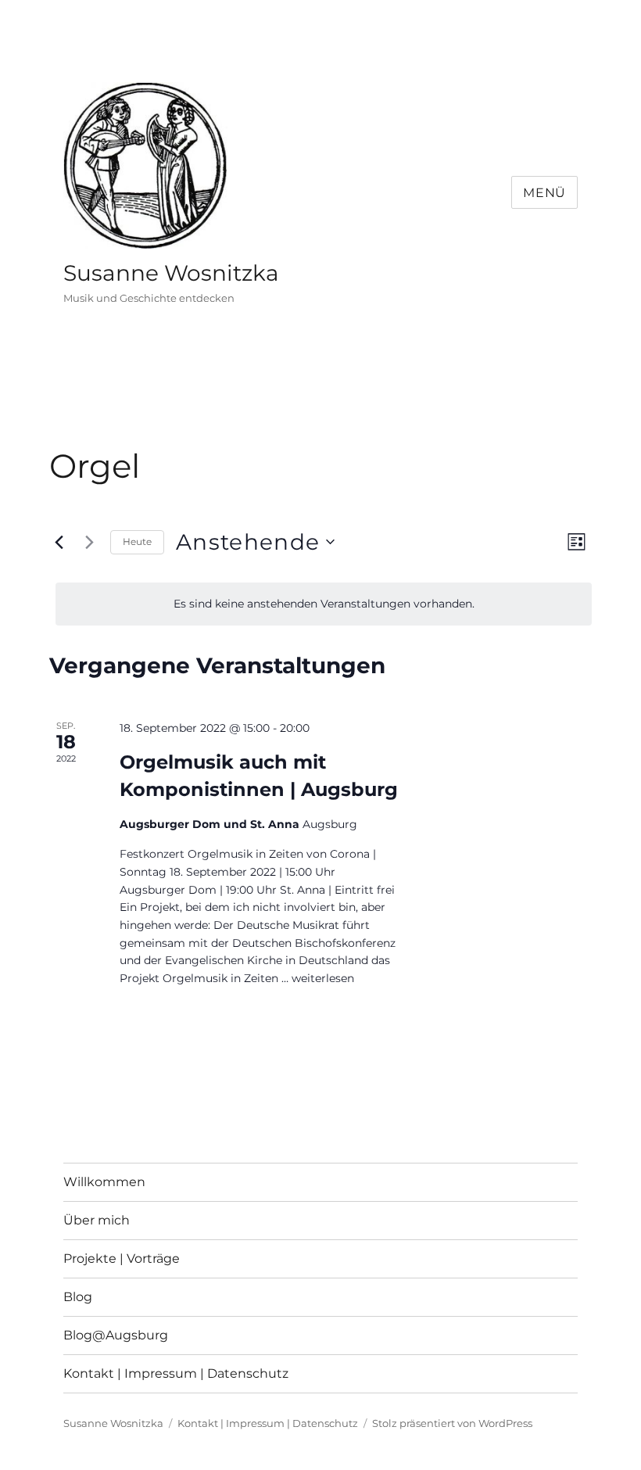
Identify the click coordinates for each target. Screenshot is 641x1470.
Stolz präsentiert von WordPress (452, 1423)
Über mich (96, 1220)
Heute (137, 541)
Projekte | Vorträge (121, 1258)
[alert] (324, 604)
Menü (544, 192)
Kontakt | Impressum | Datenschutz (175, 1373)
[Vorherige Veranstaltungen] (58, 541)
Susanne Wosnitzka (171, 273)
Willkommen (104, 1181)
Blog (77, 1296)
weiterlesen (323, 978)
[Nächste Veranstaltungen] (89, 541)
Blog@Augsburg (115, 1335)
